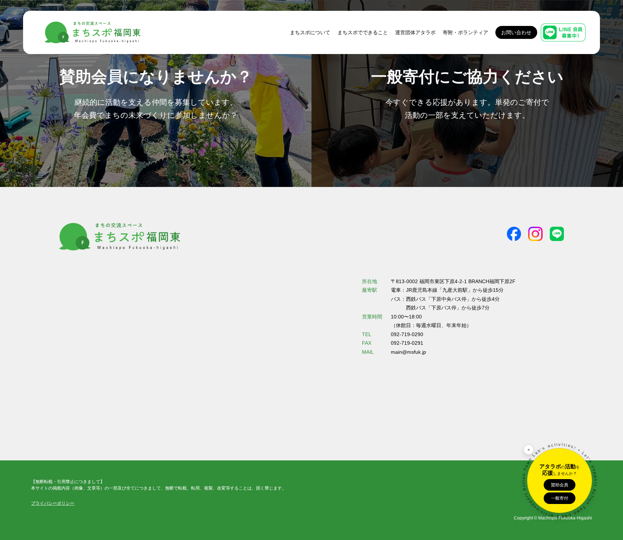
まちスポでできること (362, 32)
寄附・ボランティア (465, 32)
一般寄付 (559, 498)
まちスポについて (310, 32)
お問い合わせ (516, 32)
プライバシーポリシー (52, 503)
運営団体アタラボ (415, 32)
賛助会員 (559, 484)
